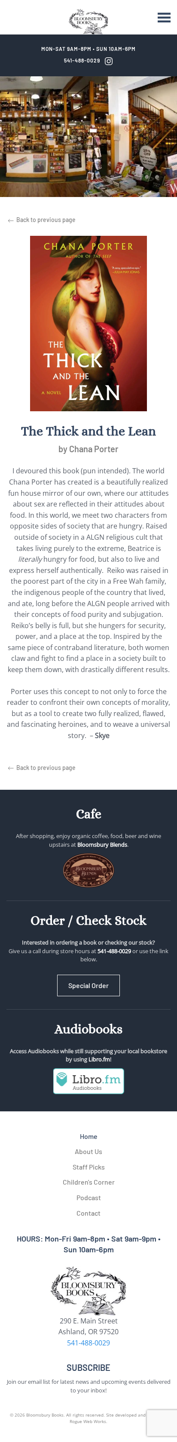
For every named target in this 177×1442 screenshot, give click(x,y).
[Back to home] (88, 21)
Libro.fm (99, 1059)
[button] (164, 17)
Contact (88, 1213)
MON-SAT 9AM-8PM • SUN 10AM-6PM (88, 49)
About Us (88, 1151)
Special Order (88, 985)
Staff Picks (89, 1167)
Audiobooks (88, 1029)
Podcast (88, 1197)
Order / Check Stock (88, 920)
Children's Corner (89, 1182)
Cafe (88, 814)
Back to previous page (45, 219)
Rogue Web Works (88, 1421)
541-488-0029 (82, 60)
